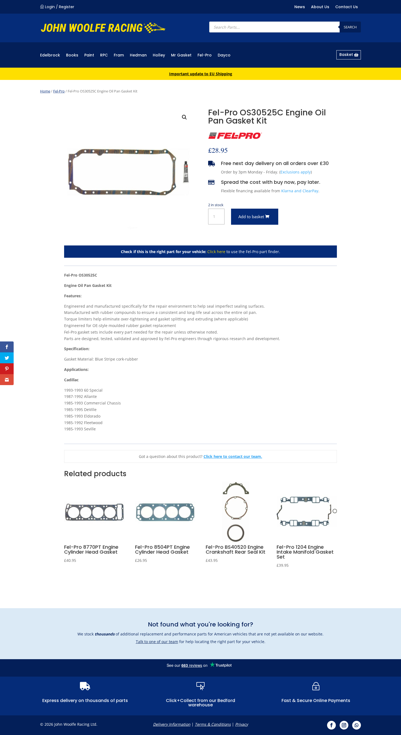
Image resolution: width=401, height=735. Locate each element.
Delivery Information (171, 724)
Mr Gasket (181, 55)
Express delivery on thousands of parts (85, 700)
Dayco (224, 55)
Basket (346, 54)
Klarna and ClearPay (299, 190)
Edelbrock (50, 55)
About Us (320, 7)
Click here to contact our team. (233, 456)
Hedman (138, 55)
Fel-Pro (204, 55)
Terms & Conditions (213, 724)
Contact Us (346, 7)
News (299, 7)
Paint (89, 55)
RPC (104, 55)
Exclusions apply (295, 172)
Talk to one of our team (157, 641)
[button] (184, 117)
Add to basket (251, 216)
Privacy (241, 724)
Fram (119, 55)
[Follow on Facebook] (331, 725)
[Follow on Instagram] (344, 725)
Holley (159, 55)
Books (72, 55)
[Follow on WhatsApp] (356, 725)
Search (350, 27)
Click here (216, 251)
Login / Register (59, 7)
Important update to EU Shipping (200, 73)
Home (45, 91)
